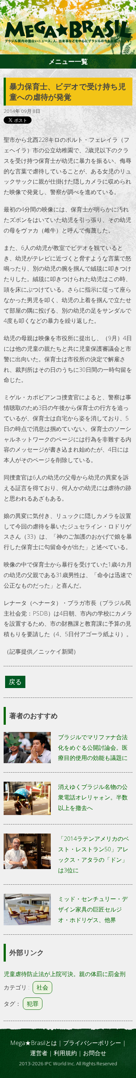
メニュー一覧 (68, 61)
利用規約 (65, 1053)
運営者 (39, 1053)
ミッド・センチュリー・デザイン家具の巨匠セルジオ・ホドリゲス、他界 (93, 909)
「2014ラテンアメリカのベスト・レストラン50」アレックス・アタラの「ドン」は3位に (93, 854)
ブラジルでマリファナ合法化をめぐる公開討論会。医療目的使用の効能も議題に (93, 747)
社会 (42, 987)
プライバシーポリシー (92, 1043)
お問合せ (94, 1053)
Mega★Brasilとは (33, 1043)
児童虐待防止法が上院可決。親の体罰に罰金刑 (64, 974)
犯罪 (32, 1004)
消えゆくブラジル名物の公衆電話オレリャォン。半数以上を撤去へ (93, 797)
